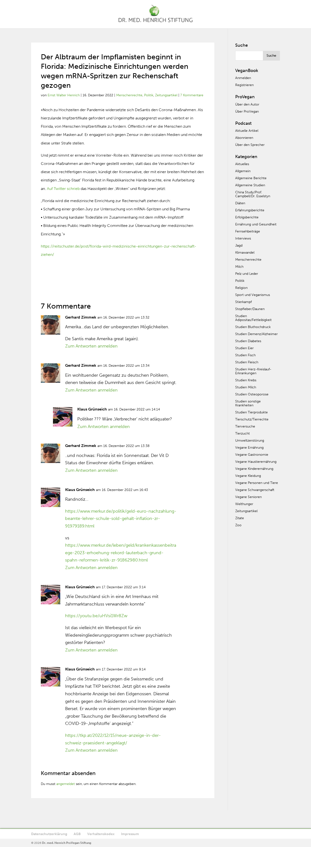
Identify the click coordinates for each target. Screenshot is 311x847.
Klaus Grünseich (92, 409)
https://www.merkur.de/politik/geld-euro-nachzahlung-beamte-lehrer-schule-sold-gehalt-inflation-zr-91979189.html (120, 518)
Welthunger (244, 504)
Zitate (239, 518)
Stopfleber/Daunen (250, 309)
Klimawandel (244, 252)
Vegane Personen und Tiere (256, 483)
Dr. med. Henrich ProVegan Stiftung (66, 843)
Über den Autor (247, 104)
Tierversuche (245, 426)
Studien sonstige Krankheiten (248, 403)
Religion (241, 288)
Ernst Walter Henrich (64, 95)
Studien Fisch (245, 355)
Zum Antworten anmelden (91, 346)
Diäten (240, 203)
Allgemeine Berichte (251, 178)
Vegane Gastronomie (251, 455)
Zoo (238, 525)
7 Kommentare (191, 95)
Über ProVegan (247, 111)
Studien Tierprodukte (251, 412)
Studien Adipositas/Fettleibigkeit (253, 318)
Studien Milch (245, 387)
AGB (77, 834)
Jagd (238, 245)
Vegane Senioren (248, 497)
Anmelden (243, 78)
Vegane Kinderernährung (254, 469)
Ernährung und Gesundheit (255, 224)
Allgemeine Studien (250, 185)
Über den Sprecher (250, 145)
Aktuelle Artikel (246, 131)
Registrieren (244, 85)
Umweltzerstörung (249, 440)
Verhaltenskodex (100, 834)
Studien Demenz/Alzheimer (256, 334)
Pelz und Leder (246, 274)
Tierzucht (242, 433)
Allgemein (243, 171)
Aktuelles (242, 164)
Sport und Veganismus (252, 295)
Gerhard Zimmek (80, 317)
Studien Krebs (245, 380)
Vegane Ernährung (249, 448)
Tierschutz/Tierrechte (251, 419)
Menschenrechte (129, 95)
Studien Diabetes (248, 341)
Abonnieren (244, 138)
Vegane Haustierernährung (255, 462)
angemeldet (65, 784)
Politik (148, 95)
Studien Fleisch (246, 362)
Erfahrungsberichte (249, 210)
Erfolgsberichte (247, 217)
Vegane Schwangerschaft (254, 490)
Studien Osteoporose (251, 394)
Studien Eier (244, 348)
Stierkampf (243, 302)
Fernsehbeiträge (247, 231)
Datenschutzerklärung (49, 834)
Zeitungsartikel (166, 95)
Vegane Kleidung (248, 476)
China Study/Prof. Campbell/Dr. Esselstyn (252, 194)
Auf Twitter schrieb (63, 188)
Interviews (243, 238)
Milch (239, 267)
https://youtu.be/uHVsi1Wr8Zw (96, 615)
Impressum (130, 834)
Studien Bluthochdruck (253, 327)
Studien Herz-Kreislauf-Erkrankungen (253, 371)
